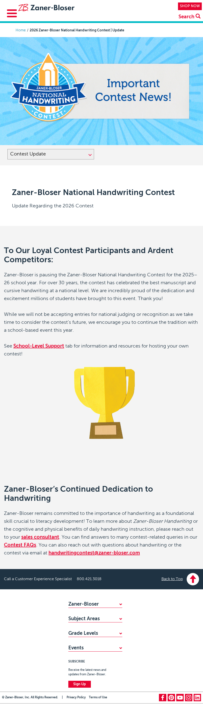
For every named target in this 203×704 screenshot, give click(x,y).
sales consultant (40, 537)
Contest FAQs (20, 545)
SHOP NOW (190, 6)
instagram (188, 697)
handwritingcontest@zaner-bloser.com (94, 553)
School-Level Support (38, 346)
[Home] (46, 8)
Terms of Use (98, 697)
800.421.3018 (89, 579)
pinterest (171, 697)
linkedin (197, 697)
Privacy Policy (76, 697)
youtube (180, 697)
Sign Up (79, 684)
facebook (162, 697)
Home (21, 30)
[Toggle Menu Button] (12, 13)
